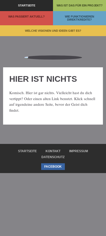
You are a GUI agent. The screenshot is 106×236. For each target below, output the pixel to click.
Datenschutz (53, 157)
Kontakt (53, 151)
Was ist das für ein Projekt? (80, 5)
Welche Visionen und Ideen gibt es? (53, 30)
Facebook (53, 166)
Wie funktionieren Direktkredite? (79, 18)
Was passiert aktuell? (26, 16)
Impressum (78, 151)
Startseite (26, 5)
